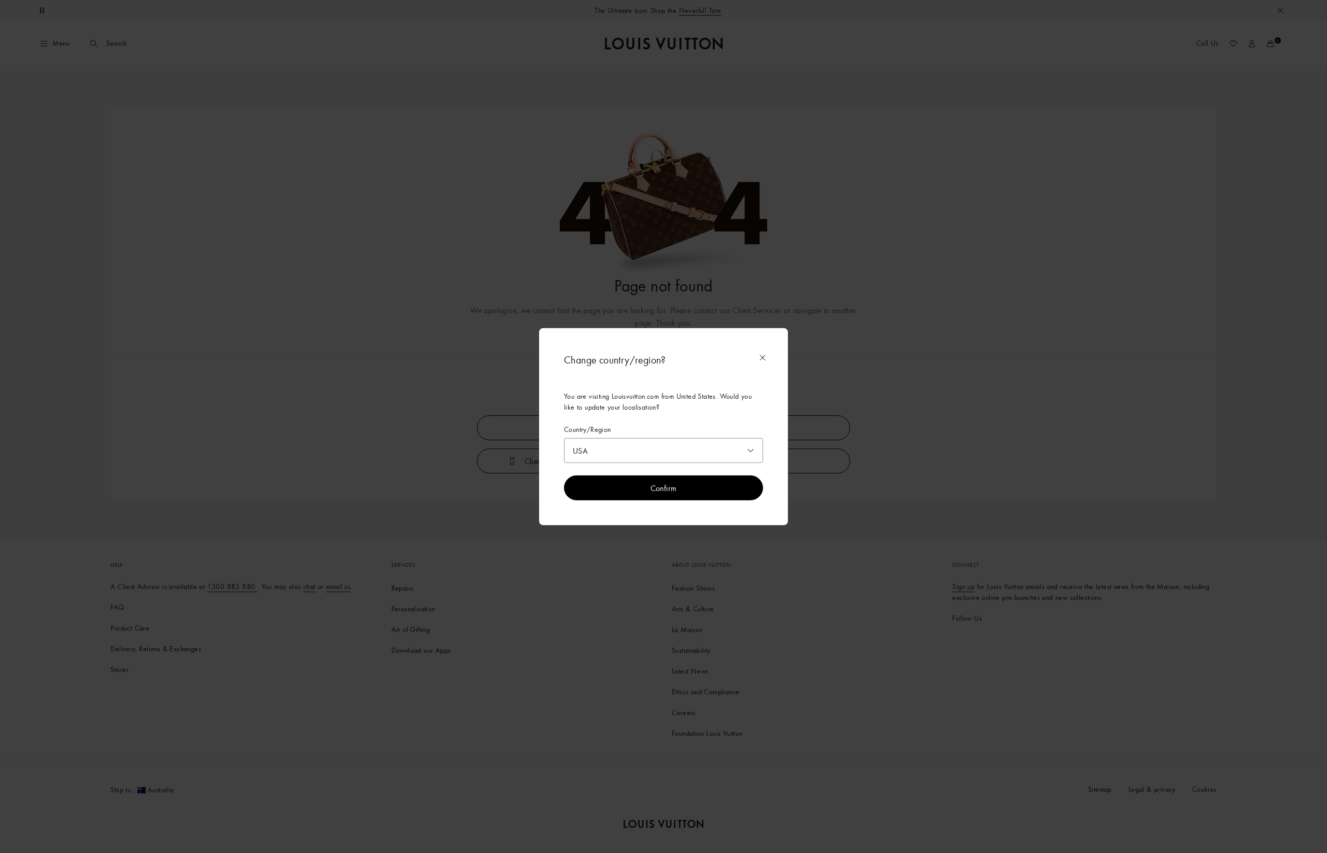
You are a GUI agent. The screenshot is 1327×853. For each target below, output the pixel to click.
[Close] (762, 357)
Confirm (664, 488)
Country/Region (587, 429)
